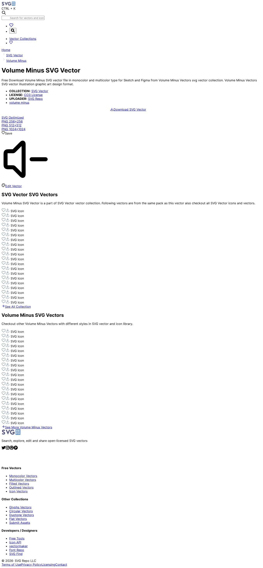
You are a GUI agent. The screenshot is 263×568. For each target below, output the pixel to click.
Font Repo (16, 550)
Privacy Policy (31, 564)
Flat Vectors (18, 519)
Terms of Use (11, 564)
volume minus (19, 102)
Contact (61, 564)
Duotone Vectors (21, 515)
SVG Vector (39, 91)
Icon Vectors (18, 491)
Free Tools (16, 538)
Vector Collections (22, 39)
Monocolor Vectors (23, 476)
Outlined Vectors (21, 487)
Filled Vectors (19, 483)
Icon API (15, 542)
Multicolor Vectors (22, 480)
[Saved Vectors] (11, 26)
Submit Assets (19, 523)
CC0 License (33, 95)
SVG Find (16, 554)
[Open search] (12, 31)
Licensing (48, 564)
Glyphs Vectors (20, 507)
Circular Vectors (21, 511)
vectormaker (18, 546)
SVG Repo (35, 99)
